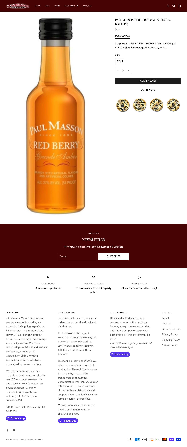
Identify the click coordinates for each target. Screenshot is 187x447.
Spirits (37, 6)
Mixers (57, 6)
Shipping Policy (171, 340)
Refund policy (170, 345)
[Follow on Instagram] (14, 430)
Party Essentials (71, 6)
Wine (47, 6)
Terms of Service (171, 329)
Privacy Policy (170, 334)
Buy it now (148, 90)
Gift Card (87, 6)
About (165, 318)
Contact (166, 323)
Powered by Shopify (35, 439)
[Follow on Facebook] (7, 430)
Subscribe (113, 256)
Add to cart (148, 81)
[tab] (122, 36)
